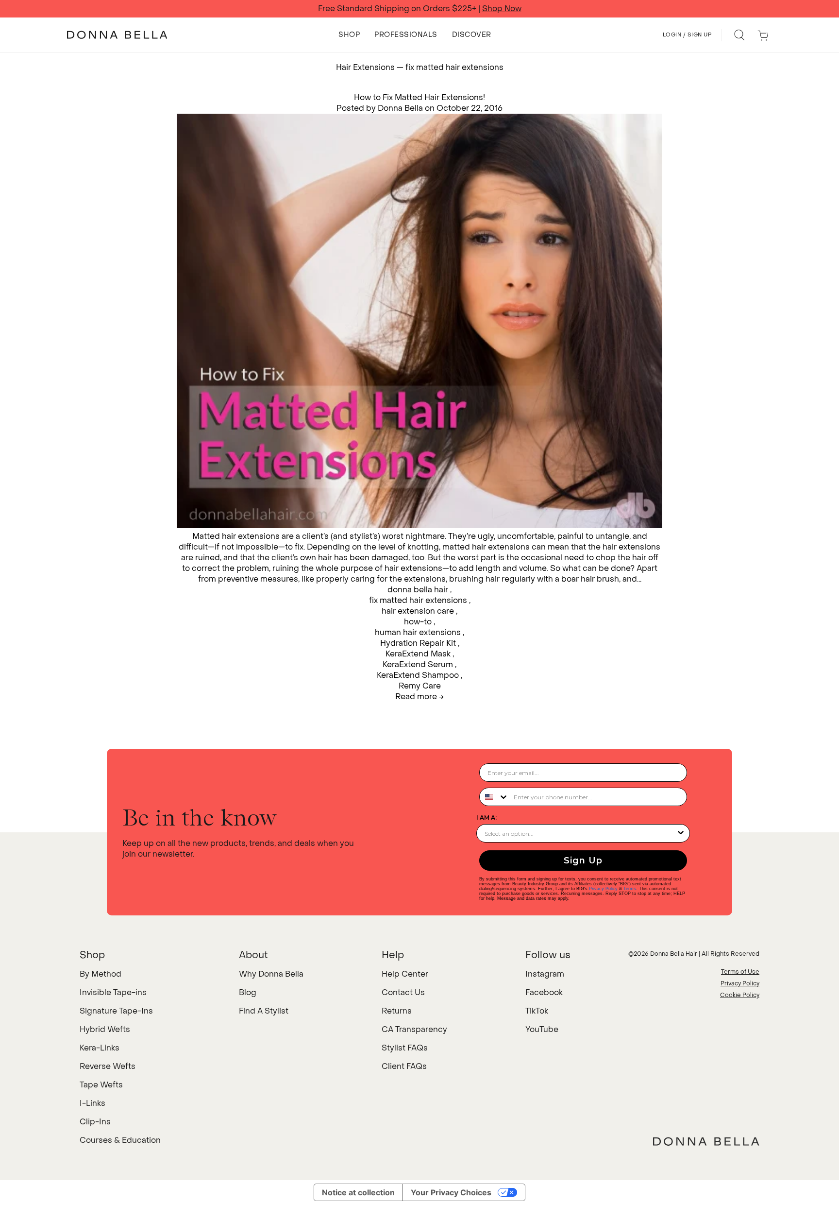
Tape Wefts (101, 1085)
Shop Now (501, 9)
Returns (397, 1011)
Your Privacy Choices (451, 1192)
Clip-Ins (95, 1122)
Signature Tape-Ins (116, 1011)
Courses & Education (120, 1140)
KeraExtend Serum (418, 664)
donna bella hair (417, 590)
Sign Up (583, 860)
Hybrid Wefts (105, 1029)
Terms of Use (740, 972)
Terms (629, 888)
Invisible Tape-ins (113, 992)
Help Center (405, 974)
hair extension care (418, 611)
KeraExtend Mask (418, 654)
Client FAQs (404, 1066)
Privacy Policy (603, 888)
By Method (100, 974)
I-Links (92, 1103)
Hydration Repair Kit (418, 643)
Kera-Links (99, 1048)
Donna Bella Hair (673, 954)
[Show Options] (681, 833)
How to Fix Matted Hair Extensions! (419, 97)
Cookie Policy (739, 995)
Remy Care (420, 686)
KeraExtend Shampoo (418, 675)
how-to (418, 622)
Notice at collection (358, 1192)
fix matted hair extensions (418, 600)
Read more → (419, 696)
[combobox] (494, 797)
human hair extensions (418, 632)
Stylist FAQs (405, 1048)
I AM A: (486, 817)
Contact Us (403, 992)
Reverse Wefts (107, 1066)
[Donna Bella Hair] (706, 1141)
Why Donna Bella (271, 974)
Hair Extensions (365, 67)
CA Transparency (414, 1029)
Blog (247, 992)
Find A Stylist (263, 1011)
